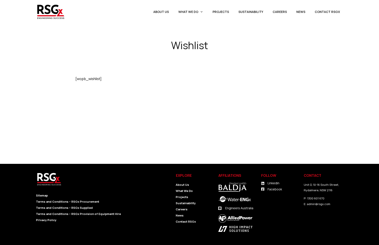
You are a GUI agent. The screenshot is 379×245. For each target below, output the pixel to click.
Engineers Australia (239, 208)
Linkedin (273, 183)
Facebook (275, 189)
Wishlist (189, 45)
